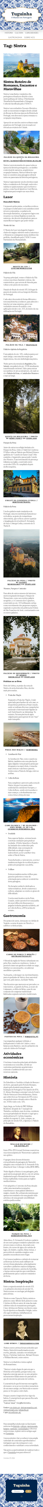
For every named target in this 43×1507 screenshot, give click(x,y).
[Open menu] (21, 1496)
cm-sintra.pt (21, 1146)
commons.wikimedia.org (21, 829)
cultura (23, 1426)
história (16, 1426)
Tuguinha (21, 14)
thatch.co (31, 345)
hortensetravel (21, 502)
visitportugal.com (10, 1409)
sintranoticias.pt (21, 956)
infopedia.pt (23, 1409)
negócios (13, 1428)
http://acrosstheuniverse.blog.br (22, 161)
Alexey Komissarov (17, 583)
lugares (6, 1428)
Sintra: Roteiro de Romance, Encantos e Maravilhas (20, 85)
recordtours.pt (14, 1412)
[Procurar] (28, 1491)
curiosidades (23, 1428)
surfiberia (32, 750)
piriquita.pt (31, 1036)
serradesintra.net (21, 1236)
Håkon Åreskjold (17, 676)
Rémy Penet (15, 438)
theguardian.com (29, 1343)
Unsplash (31, 438)
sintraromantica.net (29, 1407)
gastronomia (32, 1426)
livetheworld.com (21, 268)
